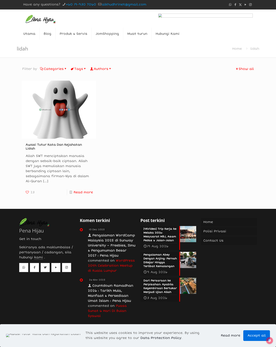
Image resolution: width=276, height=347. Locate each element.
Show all (246, 69)
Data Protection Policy (160, 338)
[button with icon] (23, 267)
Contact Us (213, 241)
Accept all (257, 335)
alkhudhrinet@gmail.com (124, 4)
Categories (54, 69)
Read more (83, 192)
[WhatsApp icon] (230, 4)
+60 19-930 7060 (81, 4)
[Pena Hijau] (40, 18)
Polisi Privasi (214, 231)
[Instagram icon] (250, 4)
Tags (78, 69)
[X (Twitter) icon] (240, 4)
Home (237, 49)
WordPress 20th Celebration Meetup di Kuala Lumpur (111, 266)
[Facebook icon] (235, 4)
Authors (101, 69)
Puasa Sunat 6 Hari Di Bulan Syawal (107, 311)
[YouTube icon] (245, 4)
